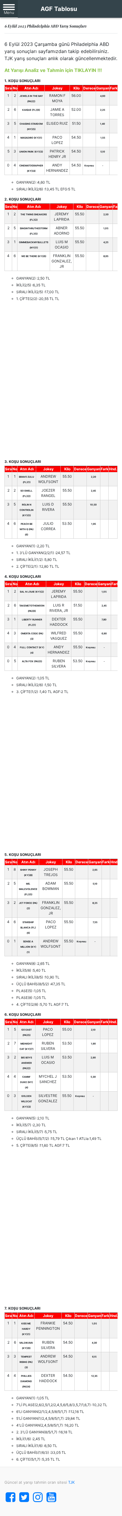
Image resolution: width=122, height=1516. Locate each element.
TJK (71, 1482)
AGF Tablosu (59, 8)
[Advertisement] (61, 380)
